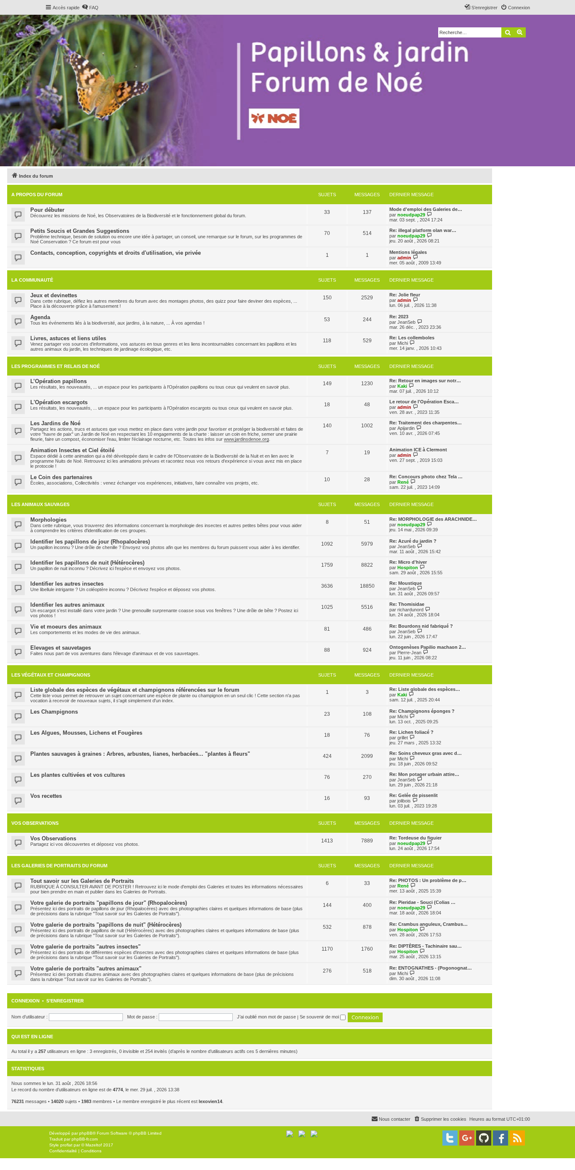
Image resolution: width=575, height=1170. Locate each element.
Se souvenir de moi (320, 1016)
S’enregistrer (65, 1000)
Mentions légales (408, 252)
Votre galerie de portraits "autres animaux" (85, 968)
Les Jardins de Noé (55, 423)
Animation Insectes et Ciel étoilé (72, 450)
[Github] (483, 1138)
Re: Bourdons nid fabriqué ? (421, 626)
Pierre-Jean (409, 652)
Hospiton (407, 567)
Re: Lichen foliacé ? (411, 732)
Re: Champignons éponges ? (422, 711)
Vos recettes (46, 796)
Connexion (25, 1000)
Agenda (40, 317)
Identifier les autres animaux (67, 605)
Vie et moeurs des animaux (65, 627)
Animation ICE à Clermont (418, 449)
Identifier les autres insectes (67, 584)
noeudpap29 (411, 214)
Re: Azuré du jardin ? (413, 541)
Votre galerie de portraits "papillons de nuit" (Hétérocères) (105, 925)
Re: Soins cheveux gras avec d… (425, 753)
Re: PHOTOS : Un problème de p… (427, 880)
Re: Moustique (405, 583)
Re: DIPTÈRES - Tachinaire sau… (425, 946)
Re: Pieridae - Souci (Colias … (422, 902)
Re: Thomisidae (406, 604)
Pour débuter (47, 210)
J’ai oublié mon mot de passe (266, 1016)
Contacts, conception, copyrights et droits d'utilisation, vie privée (115, 253)
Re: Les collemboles (411, 337)
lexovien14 (210, 1101)
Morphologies (48, 520)
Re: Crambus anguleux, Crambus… (428, 924)
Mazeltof (93, 1145)
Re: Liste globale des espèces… (424, 689)
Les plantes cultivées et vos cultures (77, 775)
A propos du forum (36, 194)
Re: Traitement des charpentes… (425, 422)
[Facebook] (500, 1138)
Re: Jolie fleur (404, 294)
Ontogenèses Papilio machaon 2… (427, 647)
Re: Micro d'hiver (408, 562)
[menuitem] (90, 8)
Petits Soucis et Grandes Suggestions (79, 231)
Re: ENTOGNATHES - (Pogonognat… (430, 967)
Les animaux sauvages (40, 504)
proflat (66, 1145)
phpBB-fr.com (85, 1139)
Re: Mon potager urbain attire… (424, 774)
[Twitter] (450, 1138)
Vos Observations (35, 823)
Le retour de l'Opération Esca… (424, 401)
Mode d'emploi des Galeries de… (425, 209)
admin (404, 257)
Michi (402, 343)
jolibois (404, 800)
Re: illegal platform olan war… (422, 230)
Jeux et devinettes (53, 295)
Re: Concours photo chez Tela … (426, 476)
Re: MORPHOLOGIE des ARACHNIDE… (433, 519)
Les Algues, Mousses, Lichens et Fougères (86, 733)
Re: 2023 (398, 316)
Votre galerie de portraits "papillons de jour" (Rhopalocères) (108, 903)
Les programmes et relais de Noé (55, 366)
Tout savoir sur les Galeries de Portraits (82, 881)
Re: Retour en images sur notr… (425, 380)
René (403, 482)
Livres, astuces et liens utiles (68, 338)
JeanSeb (406, 322)
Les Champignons (54, 712)
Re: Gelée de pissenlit (413, 795)
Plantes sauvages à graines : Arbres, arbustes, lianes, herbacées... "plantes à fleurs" (140, 754)
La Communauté (32, 280)
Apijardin (406, 428)
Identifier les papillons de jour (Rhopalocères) (90, 541)
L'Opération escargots (59, 402)
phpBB (86, 1133)
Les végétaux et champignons (50, 674)
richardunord (410, 609)
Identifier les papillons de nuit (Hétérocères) (87, 563)
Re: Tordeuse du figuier (415, 837)
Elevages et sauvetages (60, 648)
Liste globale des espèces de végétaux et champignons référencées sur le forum (135, 690)
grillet (402, 737)
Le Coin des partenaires (61, 477)
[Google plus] (466, 1138)
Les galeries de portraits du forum (59, 865)
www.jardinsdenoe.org (246, 439)
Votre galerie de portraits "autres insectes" (85, 946)
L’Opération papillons (58, 381)
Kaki (402, 386)
